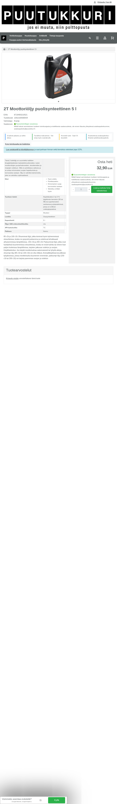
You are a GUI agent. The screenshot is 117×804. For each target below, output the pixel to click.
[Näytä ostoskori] (113, 38)
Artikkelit (43, 36)
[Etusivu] (4, 49)
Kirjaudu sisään (12, 278)
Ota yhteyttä (44, 40)
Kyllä (56, 800)
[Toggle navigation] (90, 38)
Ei (41, 800)
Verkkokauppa (15, 36)
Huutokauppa (31, 36)
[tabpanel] (58, 76)
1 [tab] (58, 101)
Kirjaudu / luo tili (105, 2)
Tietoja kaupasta (56, 36)
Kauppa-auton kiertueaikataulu (22, 40)
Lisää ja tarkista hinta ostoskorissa (101, 189)
